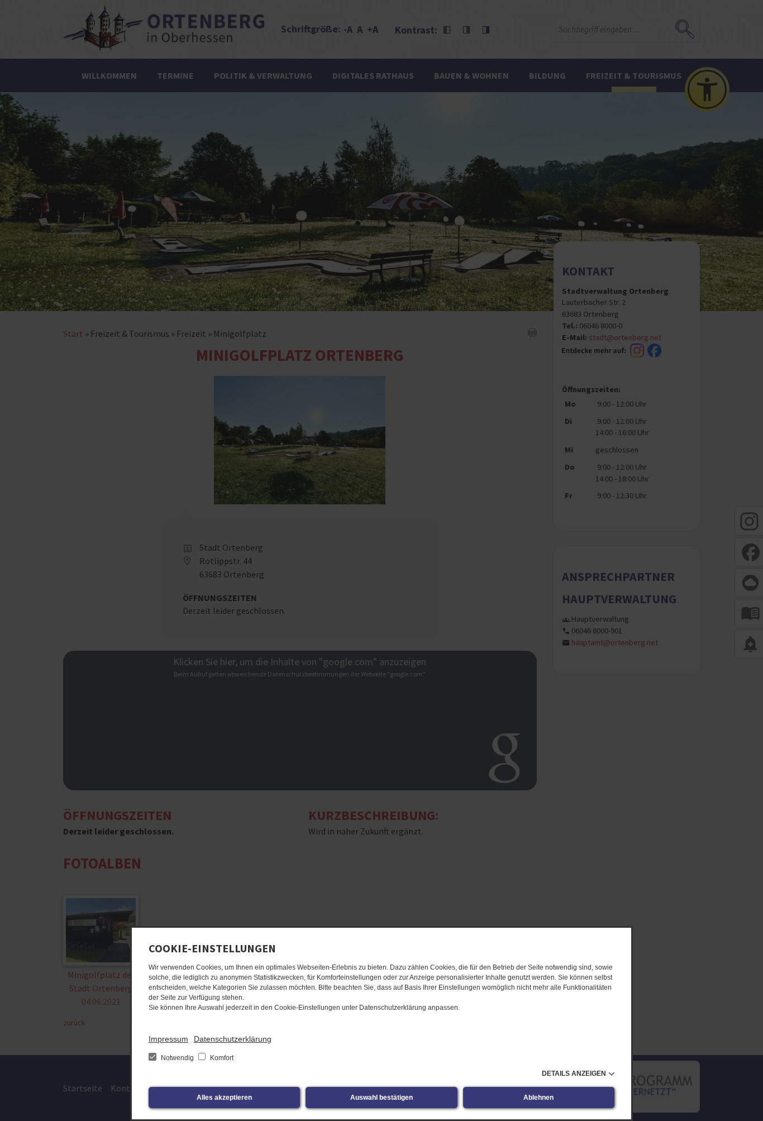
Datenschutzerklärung (232, 1038)
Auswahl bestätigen (381, 1097)
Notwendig (177, 1058)
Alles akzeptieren (224, 1097)
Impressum (168, 1038)
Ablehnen (538, 1097)
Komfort (220, 1058)
